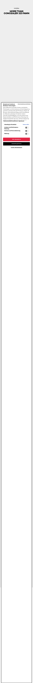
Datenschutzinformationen (10, 121)
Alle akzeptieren (16, 139)
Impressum (21, 121)
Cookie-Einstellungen (16, 147)
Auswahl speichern (16, 143)
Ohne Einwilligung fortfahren (24, 104)
